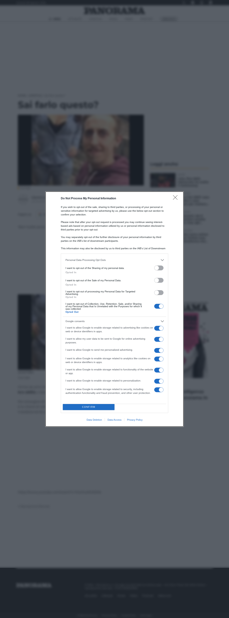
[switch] (159, 268)
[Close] (176, 198)
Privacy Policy (135, 419)
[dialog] (114, 309)
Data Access (114, 419)
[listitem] (114, 260)
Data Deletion (94, 419)
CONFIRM (88, 407)
